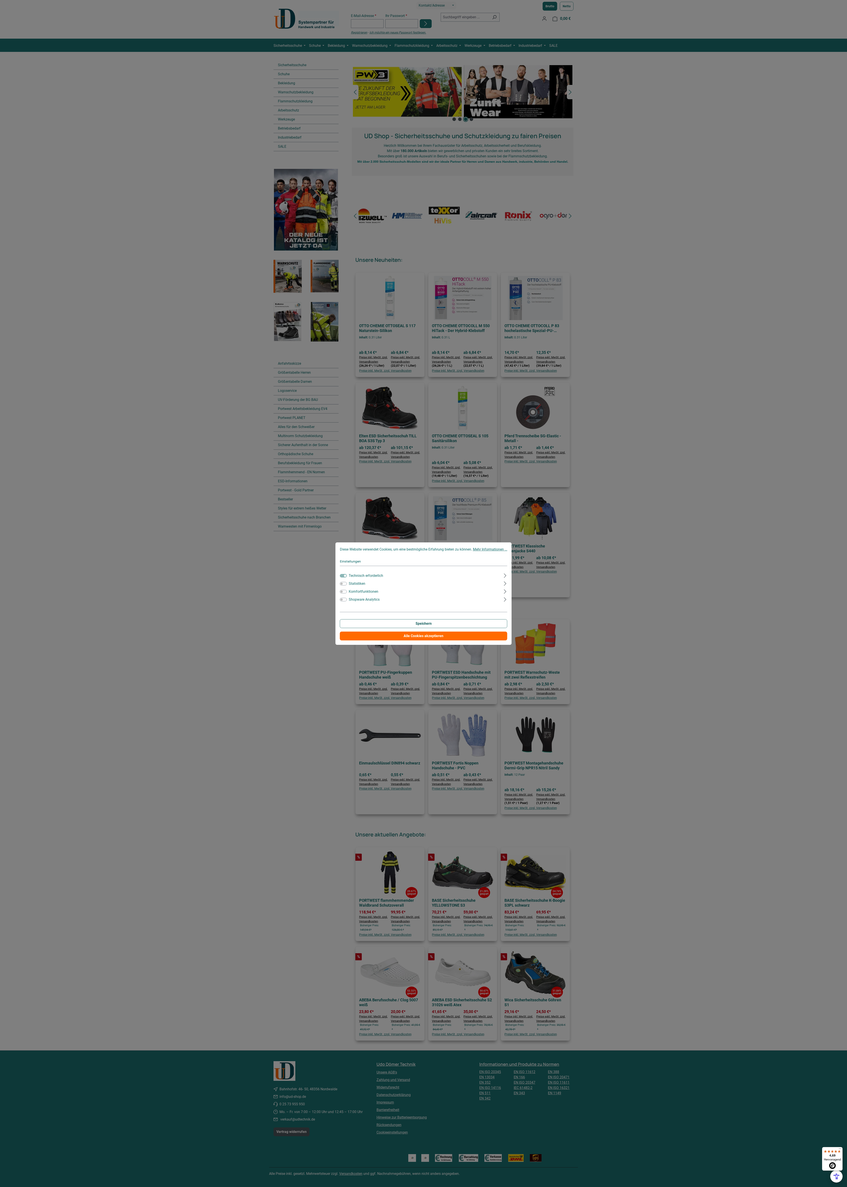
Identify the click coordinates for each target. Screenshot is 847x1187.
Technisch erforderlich (366, 576)
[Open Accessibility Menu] (836, 1176)
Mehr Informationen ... (490, 549)
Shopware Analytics (364, 599)
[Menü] (840, 1149)
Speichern (424, 623)
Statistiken (357, 583)
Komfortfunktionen (363, 591)
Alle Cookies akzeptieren (423, 636)
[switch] (343, 583)
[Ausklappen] (505, 575)
